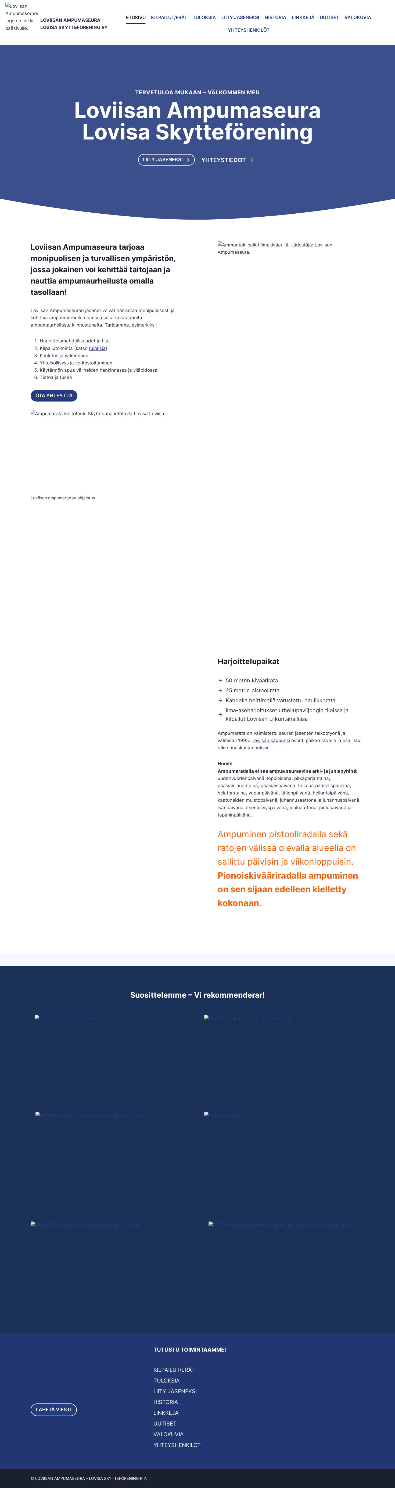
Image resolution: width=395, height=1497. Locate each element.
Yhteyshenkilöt (249, 30)
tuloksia (97, 348)
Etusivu (136, 17)
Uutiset (329, 17)
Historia (275, 17)
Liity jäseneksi (240, 17)
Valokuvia (357, 17)
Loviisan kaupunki (271, 740)
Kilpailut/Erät (169, 17)
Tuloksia (204, 17)
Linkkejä (303, 17)
